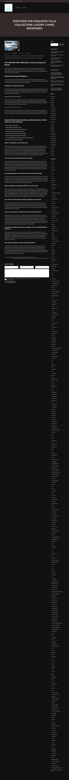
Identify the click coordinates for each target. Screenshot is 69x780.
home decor (54, 413)
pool (52, 568)
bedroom (53, 251)
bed (52, 247)
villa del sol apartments (55, 725)
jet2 (52, 486)
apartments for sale (55, 213)
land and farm (54, 495)
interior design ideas (55, 465)
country (53, 310)
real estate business (55, 612)
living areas (13, 56)
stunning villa (28, 58)
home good (53, 415)
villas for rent (54, 751)
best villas (53, 253)
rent (52, 635)
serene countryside (13, 58)
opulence (38, 56)
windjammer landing (55, 765)
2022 (52, 178)
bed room (53, 249)
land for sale (54, 497)
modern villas (34, 56)
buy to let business (55, 264)
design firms (54, 337)
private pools (7, 58)
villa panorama (54, 740)
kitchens (6, 56)
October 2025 (53, 117)
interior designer (54, 467)
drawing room (54, 341)
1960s (53, 163)
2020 (52, 174)
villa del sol (53, 723)
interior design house (55, 463)
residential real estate (55, 646)
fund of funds (54, 373)
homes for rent (54, 421)
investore (53, 478)
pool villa (53, 570)
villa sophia (54, 744)
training (53, 702)
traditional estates (34, 58)
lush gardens (18, 56)
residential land (54, 644)
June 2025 (52, 125)
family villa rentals (55, 356)
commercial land (54, 293)
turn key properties (55, 704)
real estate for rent (55, 616)
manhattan (53, 524)
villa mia (53, 738)
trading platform (53, 83)
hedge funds (54, 392)
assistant (53, 222)
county (53, 318)
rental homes (54, 637)
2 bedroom (53, 169)
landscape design (54, 499)
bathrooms (15, 55)
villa (52, 721)
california (53, 268)
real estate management (56, 625)
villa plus (53, 742)
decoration (53, 333)
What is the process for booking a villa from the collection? (16, 135)
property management (55, 593)
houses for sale (54, 446)
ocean (53, 551)
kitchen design (54, 490)
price (52, 576)
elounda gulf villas (55, 350)
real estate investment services (57, 623)
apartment (53, 205)
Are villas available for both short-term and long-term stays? (16, 129)
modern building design (56, 537)
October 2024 (53, 142)
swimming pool (54, 683)
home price (54, 417)
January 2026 (53, 111)
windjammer (54, 763)
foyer (53, 367)
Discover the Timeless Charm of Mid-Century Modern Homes (57, 84)
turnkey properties (55, 709)
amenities (6, 55)
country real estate (55, 314)
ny (52, 549)
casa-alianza (15, 53)
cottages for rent (54, 308)
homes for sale (54, 423)
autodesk (53, 228)
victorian (53, 719)
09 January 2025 (7, 53)
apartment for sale (55, 207)
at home (53, 224)
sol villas (53, 671)
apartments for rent (55, 211)
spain (53, 673)
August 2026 (53, 96)
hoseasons (53, 432)
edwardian (53, 346)
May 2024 (52, 153)
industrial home (54, 455)
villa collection (40, 58)
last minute (53, 501)
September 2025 (53, 119)
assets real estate (54, 220)
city (52, 276)
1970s (53, 167)
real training (54, 631)
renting (53, 639)
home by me (54, 409)
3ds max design (54, 184)
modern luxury (54, 541)
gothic (53, 388)
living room (54, 507)
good (52, 381)
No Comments (21, 53)
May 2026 (52, 102)
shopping (53, 667)
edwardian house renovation (56, 348)
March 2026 (53, 106)
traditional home (54, 700)
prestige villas (54, 574)
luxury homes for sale (55, 516)
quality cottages (54, 602)
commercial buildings (55, 291)
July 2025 (52, 123)
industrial (53, 453)
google (53, 383)
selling (53, 665)
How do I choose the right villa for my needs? (13, 127)
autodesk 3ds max (55, 230)
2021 (52, 176)
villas (52, 746)
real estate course (55, 614)
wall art (53, 757)
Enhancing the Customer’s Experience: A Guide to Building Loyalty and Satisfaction (56, 73)
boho (52, 255)
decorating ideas (54, 331)
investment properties (55, 474)
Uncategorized (28, 53)
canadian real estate (55, 270)
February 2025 (53, 134)
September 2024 (53, 144)
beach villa (53, 243)
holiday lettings (54, 398)
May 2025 (52, 127)
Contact (24, 7)
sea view (53, 660)
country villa (54, 316)
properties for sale (55, 585)
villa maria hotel (54, 734)
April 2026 (52, 104)
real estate (53, 604)
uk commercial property (56, 711)
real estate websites (55, 629)
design (53, 335)
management (54, 522)
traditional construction (56, 698)
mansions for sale (55, 526)
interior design (54, 461)
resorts (53, 650)
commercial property (55, 295)
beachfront (53, 245)
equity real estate (54, 352)
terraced (53, 688)
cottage (53, 306)
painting (53, 564)
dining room (54, 339)
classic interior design (55, 281)
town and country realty (56, 694)
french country (54, 369)
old (52, 555)
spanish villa (54, 677)
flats (52, 362)
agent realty (54, 195)
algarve (53, 201)
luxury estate (54, 511)
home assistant (54, 404)
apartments (54, 209)
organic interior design (55, 560)
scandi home (54, 656)
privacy (42, 56)
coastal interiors (54, 285)
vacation (53, 717)
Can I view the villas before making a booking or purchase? (16, 133)
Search (52, 41)
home (53, 402)
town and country (55, 692)
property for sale (54, 589)
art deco (53, 218)
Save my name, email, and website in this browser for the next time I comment (23, 278)
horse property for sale (55, 430)
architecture (10, 55)
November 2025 (53, 115)
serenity (17, 58)
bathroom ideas (54, 239)
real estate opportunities (56, 627)
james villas (54, 482)
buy (52, 262)
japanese (53, 484)
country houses (54, 312)
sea (52, 658)
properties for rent (55, 583)
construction (54, 302)
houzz (53, 448)
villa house (53, 730)
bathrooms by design (55, 241)
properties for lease (55, 581)
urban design (54, 715)
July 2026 (52, 98)
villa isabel (53, 732)
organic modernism (55, 562)
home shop (53, 419)
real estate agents (55, 608)
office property (54, 553)
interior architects (55, 459)
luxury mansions (54, 520)
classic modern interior (56, 283)
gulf (52, 390)
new (52, 543)
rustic (53, 654)
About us (18, 7)
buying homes (54, 266)
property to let (54, 597)
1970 (52, 165)
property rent (54, 595)
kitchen (53, 488)
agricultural (54, 197)
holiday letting (54, 396)
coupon (53, 320)
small (53, 669)
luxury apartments (55, 509)
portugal (53, 572)
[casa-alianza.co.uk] (8, 7)
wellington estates (55, 759)
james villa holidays (55, 480)
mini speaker (54, 532)
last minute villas (54, 503)
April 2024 (52, 155)
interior (53, 457)
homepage (52, 76)
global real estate (54, 379)
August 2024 (53, 146)
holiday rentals (54, 400)
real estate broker (55, 610)
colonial (53, 287)
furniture (53, 375)
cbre (52, 272)
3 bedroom (53, 180)
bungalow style (54, 260)
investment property (55, 476)
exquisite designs (38, 55)
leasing (53, 505)
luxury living (30, 56)
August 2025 (53, 121)
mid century (54, 528)
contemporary (54, 304)
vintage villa (54, 755)
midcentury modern (55, 530)
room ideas (53, 652)
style (52, 681)
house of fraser (54, 440)
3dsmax (53, 186)
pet (52, 566)
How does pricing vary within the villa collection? (14, 139)
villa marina (54, 736)
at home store (54, 226)
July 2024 (52, 148)
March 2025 (53, 132)
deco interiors (54, 327)
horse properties (54, 427)
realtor (53, 633)
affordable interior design (56, 192)
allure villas (54, 203)
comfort (29, 55)
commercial (54, 289)
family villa (53, 354)
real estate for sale (55, 618)
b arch (53, 232)
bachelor (53, 234)
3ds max (53, 182)
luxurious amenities (23, 56)
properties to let (54, 587)
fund (52, 371)
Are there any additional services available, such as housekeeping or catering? (19, 137)
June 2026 (52, 100)
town (52, 690)
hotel (52, 434)
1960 (52, 161)
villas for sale (54, 753)
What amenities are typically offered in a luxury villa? (15, 131)
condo (53, 297)
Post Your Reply (10, 281)
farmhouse (53, 358)
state (52, 679)
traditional (53, 696)
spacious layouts (22, 58)
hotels (53, 436)
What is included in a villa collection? (12, 125)
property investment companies (57, 591)
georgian (53, 377)
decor (53, 329)
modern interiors (54, 539)
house (53, 438)
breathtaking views (24, 55)
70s (52, 190)
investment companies (55, 469)
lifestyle (9, 56)
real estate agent (54, 606)
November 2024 (53, 140)
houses (53, 442)
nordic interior (54, 547)
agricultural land (54, 199)
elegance (33, 55)
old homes (53, 558)
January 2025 (53, 136)
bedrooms (19, 55)
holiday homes (54, 394)
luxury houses (54, 518)
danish (53, 325)
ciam (52, 274)
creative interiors (55, 323)
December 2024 (53, 138)
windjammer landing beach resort (57, 767)
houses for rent (54, 444)
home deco (53, 411)
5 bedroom (53, 188)
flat (52, 360)
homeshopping (54, 425)
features (42, 55)
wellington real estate (55, 761)
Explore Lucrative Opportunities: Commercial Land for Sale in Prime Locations (56, 62)
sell (52, 662)
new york (53, 545)
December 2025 (53, 113)
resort (53, 648)
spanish (53, 675)
